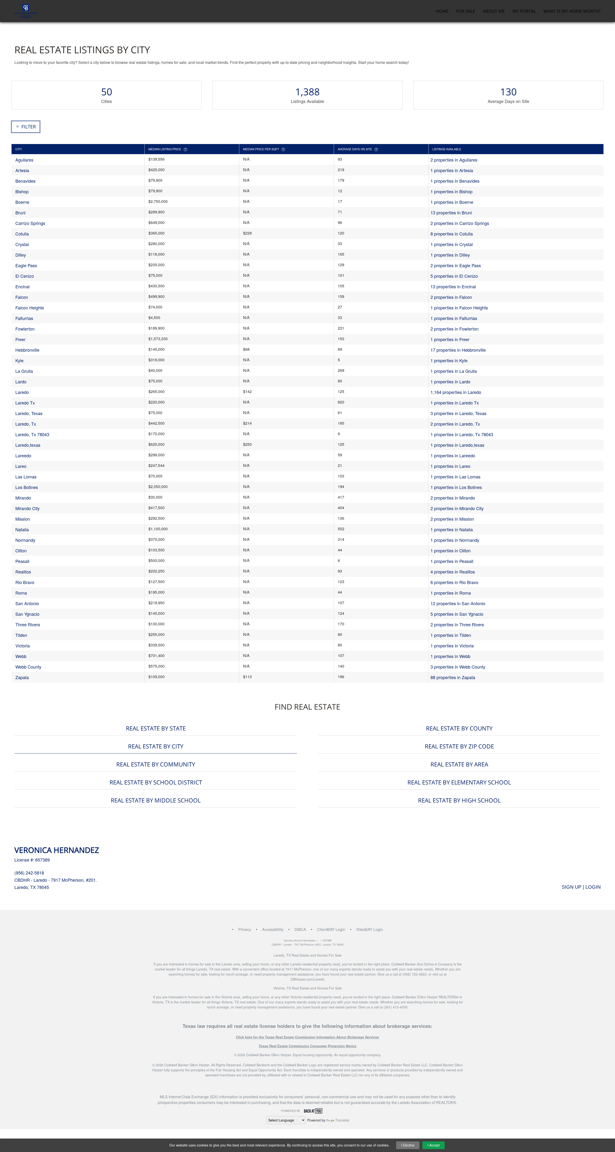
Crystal (22, 244)
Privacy (244, 929)
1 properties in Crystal (451, 244)
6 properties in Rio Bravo (454, 582)
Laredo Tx (25, 402)
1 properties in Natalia (451, 529)
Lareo (20, 466)
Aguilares (24, 160)
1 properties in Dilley (450, 255)
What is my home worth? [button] (572, 11)
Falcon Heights (29, 307)
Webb (20, 656)
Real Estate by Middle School (156, 800)
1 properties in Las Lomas (455, 476)
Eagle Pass (26, 265)
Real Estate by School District (156, 782)
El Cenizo (24, 276)
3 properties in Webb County (457, 666)
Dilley (20, 255)
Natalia (22, 529)
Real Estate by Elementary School (459, 782)
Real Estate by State (156, 728)
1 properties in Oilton (450, 550)
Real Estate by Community (155, 764)
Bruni (20, 212)
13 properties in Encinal (453, 286)
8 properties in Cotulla (451, 233)
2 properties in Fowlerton (454, 329)
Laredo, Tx (25, 424)
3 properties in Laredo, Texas (458, 413)
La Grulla (24, 371)
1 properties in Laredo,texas (457, 445)
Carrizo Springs (30, 223)
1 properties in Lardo (450, 381)
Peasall (22, 561)
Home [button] (442, 11)
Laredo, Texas (29, 413)
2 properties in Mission (452, 519)
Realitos (23, 571)
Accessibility (272, 929)
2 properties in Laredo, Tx (455, 424)
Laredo (22, 392)
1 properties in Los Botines (456, 487)
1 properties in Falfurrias (453, 318)
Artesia (22, 170)
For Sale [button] (465, 11)
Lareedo (23, 455)
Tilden (21, 635)
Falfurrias (24, 318)
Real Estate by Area (459, 764)
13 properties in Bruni (451, 212)
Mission (22, 519)
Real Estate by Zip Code (459, 746)
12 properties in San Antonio (457, 603)
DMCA (300, 929)
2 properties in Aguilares (453, 160)
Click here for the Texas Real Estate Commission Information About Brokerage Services (307, 1037)
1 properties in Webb (450, 656)
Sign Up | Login (581, 887)
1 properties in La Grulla (453, 371)
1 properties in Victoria (452, 645)
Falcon (21, 297)
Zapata (22, 677)
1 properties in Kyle (448, 360)
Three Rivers (27, 624)
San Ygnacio (27, 614)
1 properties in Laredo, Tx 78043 (461, 434)
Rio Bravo (24, 582)
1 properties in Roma (450, 593)
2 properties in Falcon (451, 297)
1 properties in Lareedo (452, 455)
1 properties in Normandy (454, 540)
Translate (342, 1120)
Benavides (25, 181)
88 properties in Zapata (452, 677)
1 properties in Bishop (451, 191)
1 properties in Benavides (455, 181)
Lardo (20, 381)
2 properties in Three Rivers (457, 624)
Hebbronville (27, 350)
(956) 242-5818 (29, 872)
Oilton (21, 550)
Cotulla (22, 233)
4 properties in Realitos (452, 571)
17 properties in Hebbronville (458, 350)
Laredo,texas (27, 445)
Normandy (25, 540)
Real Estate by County (459, 728)
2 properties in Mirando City (457, 508)
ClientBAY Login (331, 929)
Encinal (22, 286)
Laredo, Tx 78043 (32, 434)
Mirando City (27, 508)
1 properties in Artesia (451, 170)
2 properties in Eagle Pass (455, 265)
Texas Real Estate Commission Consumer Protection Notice (308, 1045)
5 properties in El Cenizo (454, 276)
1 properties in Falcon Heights (459, 307)
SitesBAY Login (369, 929)
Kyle (19, 360)
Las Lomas (26, 476)
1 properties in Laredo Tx (454, 402)
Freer (20, 339)
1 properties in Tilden (450, 635)
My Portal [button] (524, 11)
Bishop (22, 191)
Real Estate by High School (459, 800)
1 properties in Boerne (451, 202)
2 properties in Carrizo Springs (459, 223)
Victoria (22, 645)
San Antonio (27, 603)
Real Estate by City (155, 746)
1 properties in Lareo (450, 466)
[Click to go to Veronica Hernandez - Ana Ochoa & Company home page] (25, 10)
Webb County (28, 666)
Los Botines (26, 487)
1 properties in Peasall (451, 561)
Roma (21, 593)
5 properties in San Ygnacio (456, 614)
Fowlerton (25, 329)
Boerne (22, 202)
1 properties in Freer (449, 339)
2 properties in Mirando (452, 498)
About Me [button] (494, 11)
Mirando (23, 498)
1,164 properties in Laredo (455, 392)
